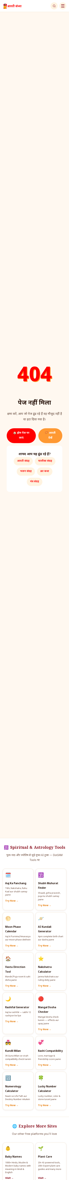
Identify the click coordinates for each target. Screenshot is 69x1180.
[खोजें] (54, 5)
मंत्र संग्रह (34, 481)
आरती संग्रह (23, 461)
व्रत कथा (44, 471)
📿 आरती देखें (50, 435)
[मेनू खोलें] (62, 5)
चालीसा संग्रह (45, 461)
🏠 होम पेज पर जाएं (21, 435)
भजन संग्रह (26, 471)
